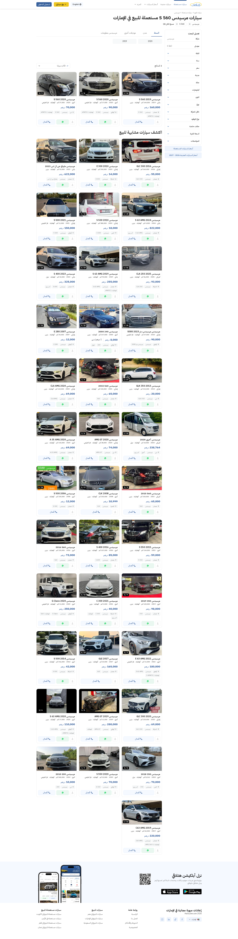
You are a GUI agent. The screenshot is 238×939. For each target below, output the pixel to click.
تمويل (93, 345)
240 (99, 345)
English (76, 4)
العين (112, 233)
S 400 (55, 286)
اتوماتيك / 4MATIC (153, 116)
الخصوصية (133, 927)
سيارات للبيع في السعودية (93, 923)
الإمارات (194, 919)
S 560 (140, 112)
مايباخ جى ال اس (52, 179)
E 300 (98, 179)
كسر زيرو (130, 233)
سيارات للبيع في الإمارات (94, 918)
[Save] (125, 75)
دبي (71, 112)
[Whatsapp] (105, 121)
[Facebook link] (182, 919)
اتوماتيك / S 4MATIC (152, 675)
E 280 (56, 344)
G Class (55, 614)
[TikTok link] (175, 919)
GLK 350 (141, 399)
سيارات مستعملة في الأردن (51, 918)
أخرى (143, 452)
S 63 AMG (139, 233)
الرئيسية (135, 914)
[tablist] (99, 33)
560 (98, 399)
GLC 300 (139, 179)
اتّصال (137, 121)
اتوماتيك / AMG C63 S (152, 844)
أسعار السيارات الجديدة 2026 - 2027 (183, 155)
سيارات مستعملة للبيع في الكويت (48, 914)
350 (141, 614)
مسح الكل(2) (168, 24)
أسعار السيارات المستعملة (183, 148)
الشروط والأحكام (131, 923)
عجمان (155, 112)
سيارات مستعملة (180, 4)
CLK (98, 506)
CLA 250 (139, 286)
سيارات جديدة (165, 4)
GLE (98, 671)
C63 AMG (139, 841)
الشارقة (112, 179)
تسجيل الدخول (44, 4)
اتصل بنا (134, 918)
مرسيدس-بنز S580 (137, 344)
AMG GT (99, 452)
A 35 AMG (53, 452)
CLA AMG (54, 399)
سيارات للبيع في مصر (95, 914)
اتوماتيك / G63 (45, 614)
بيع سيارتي (60, 4)
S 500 (99, 233)
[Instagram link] (162, 919)
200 (57, 787)
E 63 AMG (139, 671)
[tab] (156, 33)
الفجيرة (112, 506)
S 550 (140, 560)
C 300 (98, 614)
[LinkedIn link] (169, 919)
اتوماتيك (90, 614)
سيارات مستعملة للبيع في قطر (50, 923)
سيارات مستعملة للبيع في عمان (49, 927)
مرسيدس (147, 112)
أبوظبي (112, 112)
